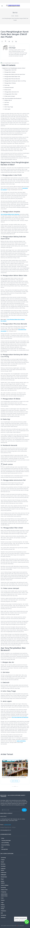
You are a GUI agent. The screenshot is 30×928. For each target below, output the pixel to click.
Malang (2, 904)
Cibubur (3, 900)
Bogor (2, 879)
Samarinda (3, 915)
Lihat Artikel (15, 780)
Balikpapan (3, 874)
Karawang (3, 887)
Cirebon (3, 859)
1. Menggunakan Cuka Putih (9, 70)
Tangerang (3, 891)
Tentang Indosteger (6, 840)
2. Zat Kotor (6, 102)
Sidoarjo (3, 906)
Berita (16, 15)
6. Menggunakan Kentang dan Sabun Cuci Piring (14, 80)
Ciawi (2, 898)
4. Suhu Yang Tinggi (8, 106)
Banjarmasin (4, 876)
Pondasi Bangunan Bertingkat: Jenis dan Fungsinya (12, 777)
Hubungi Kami (4, 849)
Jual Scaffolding (5, 842)
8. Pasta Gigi (6, 85)
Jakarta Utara (4, 895)
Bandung (3, 864)
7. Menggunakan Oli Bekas (9, 83)
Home (12, 15)
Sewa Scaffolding (5, 844)
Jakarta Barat (4, 894)
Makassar (3, 868)
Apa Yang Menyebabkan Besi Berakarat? (11, 98)
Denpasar (3, 917)
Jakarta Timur (4, 889)
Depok (2, 861)
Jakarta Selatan (4, 885)
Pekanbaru (3, 910)
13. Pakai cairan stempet (9, 96)
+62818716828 (7, 824)
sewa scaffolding (21, 740)
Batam (2, 870)
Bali (2, 913)
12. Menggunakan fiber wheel (10, 94)
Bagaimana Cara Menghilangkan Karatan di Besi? (13, 68)
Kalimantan (3, 872)
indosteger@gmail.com (5, 830)
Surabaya (3, 866)
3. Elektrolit (6, 104)
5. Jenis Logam (6, 109)
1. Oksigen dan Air (7, 100)
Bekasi (2, 881)
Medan (2, 908)
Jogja (2, 902)
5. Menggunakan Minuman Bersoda (11, 78)
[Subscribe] (24, 810)
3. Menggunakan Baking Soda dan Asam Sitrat (14, 74)
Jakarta (3, 883)
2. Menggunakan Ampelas (9, 72)
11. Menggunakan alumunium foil (11, 91)
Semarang (3, 857)
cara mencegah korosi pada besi (20, 717)
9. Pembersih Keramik (8, 87)
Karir (2, 847)
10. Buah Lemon (7, 89)
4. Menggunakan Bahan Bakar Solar (11, 76)
